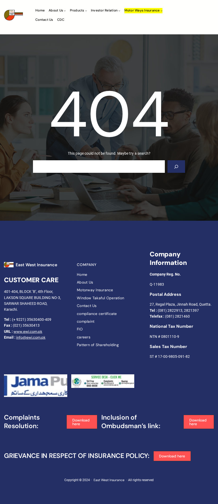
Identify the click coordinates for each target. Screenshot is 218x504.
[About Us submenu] (65, 10)
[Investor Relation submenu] (119, 10)
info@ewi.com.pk (30, 337)
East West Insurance (36, 265)
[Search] (176, 166)
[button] (81, 422)
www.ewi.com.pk (28, 331)
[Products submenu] (86, 10)
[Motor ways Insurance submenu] (161, 10)
